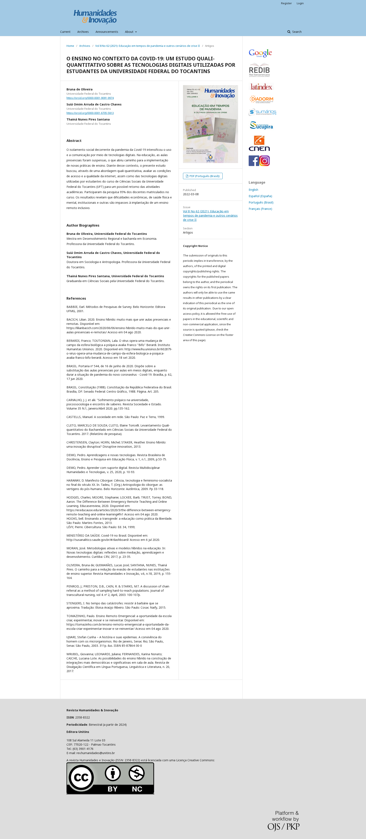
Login (300, 3)
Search (296, 32)
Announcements (107, 32)
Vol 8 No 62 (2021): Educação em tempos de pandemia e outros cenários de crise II (147, 46)
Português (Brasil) (261, 202)
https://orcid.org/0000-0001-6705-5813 (90, 113)
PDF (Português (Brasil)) (204, 176)
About (129, 32)
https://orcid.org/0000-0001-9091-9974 (90, 98)
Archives (83, 32)
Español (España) (260, 196)
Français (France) (260, 209)
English (253, 190)
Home (70, 46)
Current (65, 32)
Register (286, 3)
